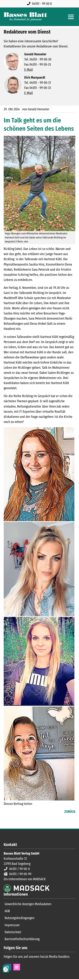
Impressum (12, 925)
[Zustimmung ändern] (6, 969)
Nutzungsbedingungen (19, 918)
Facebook (7, 812)
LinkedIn (14, 812)
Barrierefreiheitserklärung (22, 939)
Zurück (69, 812)
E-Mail (28, 70)
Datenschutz (13, 932)
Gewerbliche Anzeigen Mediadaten (28, 904)
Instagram (16, 967)
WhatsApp (29, 812)
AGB (7, 911)
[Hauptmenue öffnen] (71, 16)
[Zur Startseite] (25, 16)
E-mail (21, 812)
